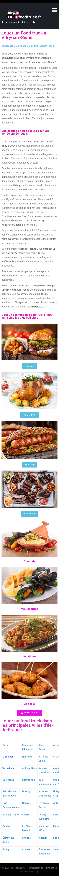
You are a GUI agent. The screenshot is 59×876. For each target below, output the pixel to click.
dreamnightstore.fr (36, 306)
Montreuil (7, 756)
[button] (29, 366)
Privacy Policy (31, 871)
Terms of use (50, 868)
